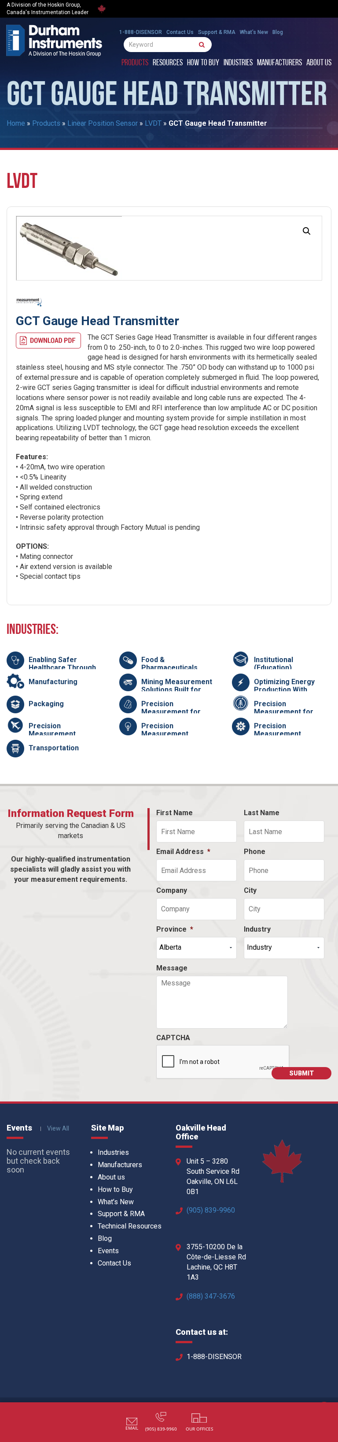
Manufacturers (279, 63)
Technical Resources (130, 1226)
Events (108, 1251)
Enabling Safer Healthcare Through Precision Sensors (62, 667)
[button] (307, 231)
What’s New (254, 32)
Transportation (54, 748)
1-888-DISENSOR (140, 32)
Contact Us (180, 32)
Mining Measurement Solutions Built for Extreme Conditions (176, 689)
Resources (168, 63)
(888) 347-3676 (211, 1296)
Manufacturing (53, 682)
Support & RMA (216, 32)
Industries (238, 63)
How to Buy (203, 63)
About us (318, 63)
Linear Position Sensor (102, 123)
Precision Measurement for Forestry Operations (288, 711)
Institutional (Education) (273, 663)
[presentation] (223, 1062)
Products (134, 63)
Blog (277, 32)
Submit (301, 1073)
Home (16, 123)
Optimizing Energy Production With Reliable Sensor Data (288, 689)
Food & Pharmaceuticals (169, 663)
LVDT (153, 123)
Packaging (46, 704)
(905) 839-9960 (211, 1210)
